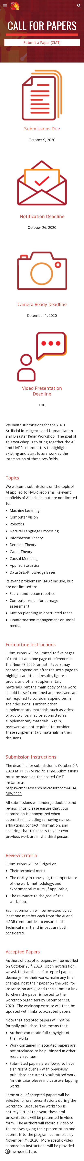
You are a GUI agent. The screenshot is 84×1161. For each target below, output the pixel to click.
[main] (42, 27)
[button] (5, 5)
